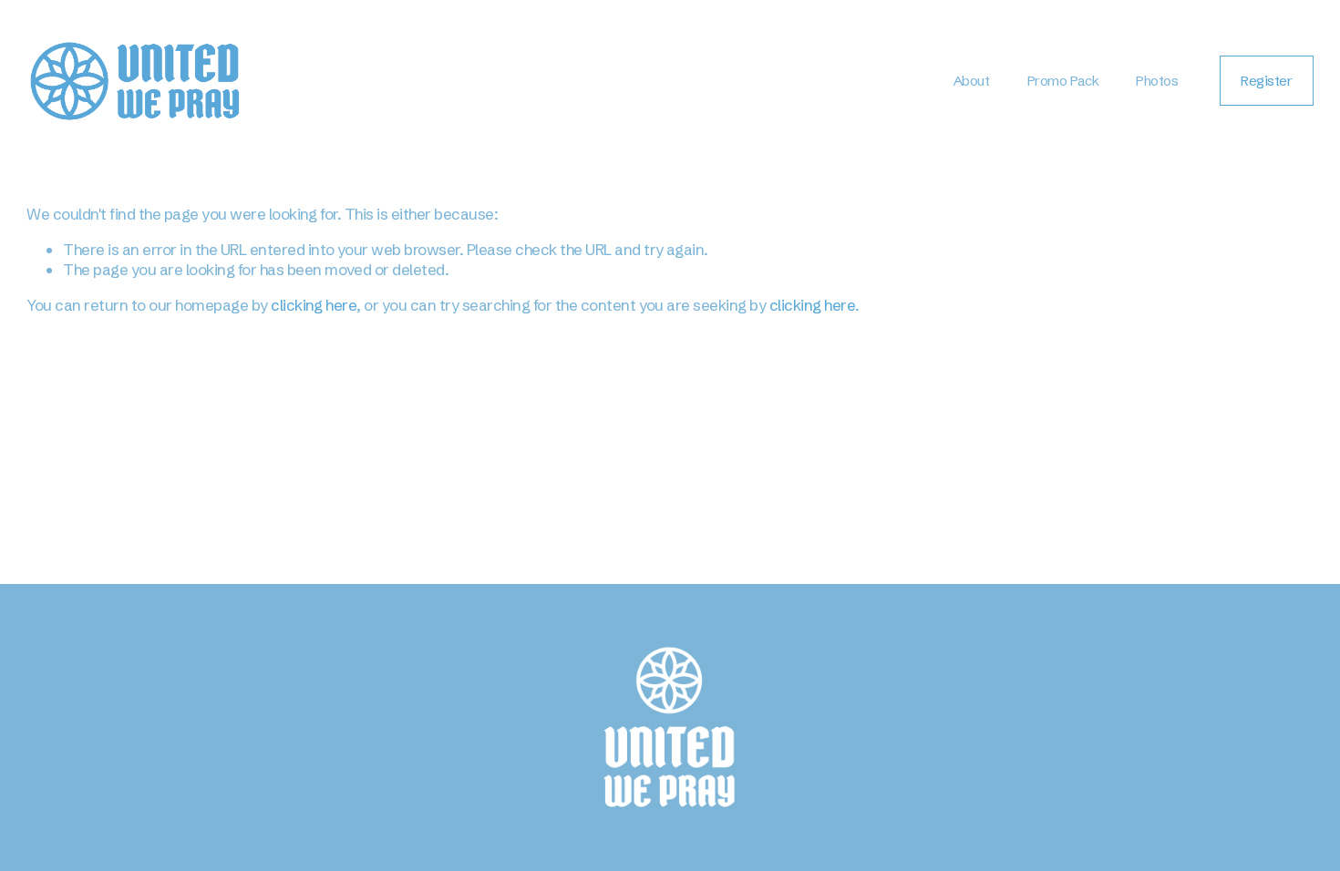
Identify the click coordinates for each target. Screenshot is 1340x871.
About (971, 80)
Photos (1157, 80)
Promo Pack (1062, 80)
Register (1266, 80)
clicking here (313, 304)
